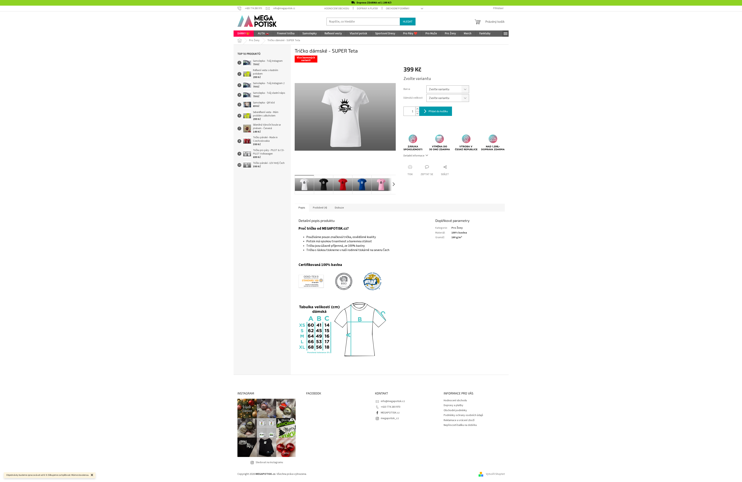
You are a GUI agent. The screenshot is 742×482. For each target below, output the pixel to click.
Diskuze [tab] (339, 208)
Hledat (407, 21)
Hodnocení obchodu (336, 8)
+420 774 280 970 (390, 407)
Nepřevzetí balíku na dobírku (460, 425)
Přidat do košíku (438, 111)
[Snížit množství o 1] (417, 113)
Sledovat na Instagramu (269, 462)
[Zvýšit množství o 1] (417, 109)
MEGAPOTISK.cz (390, 413)
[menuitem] (244, 33)
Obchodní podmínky (398, 8)
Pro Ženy (457, 228)
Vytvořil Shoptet (495, 474)
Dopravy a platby (367, 8)
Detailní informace (413, 156)
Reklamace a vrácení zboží (459, 420)
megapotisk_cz (390, 418)
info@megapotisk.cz (393, 401)
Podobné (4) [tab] (320, 208)
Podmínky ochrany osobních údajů (463, 415)
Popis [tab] (302, 208)
